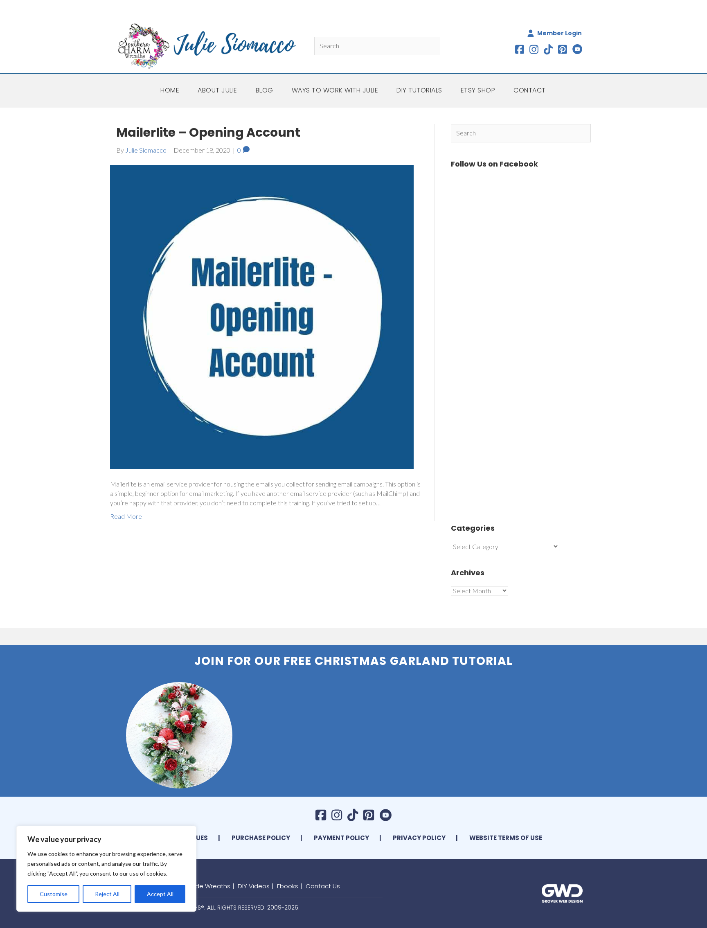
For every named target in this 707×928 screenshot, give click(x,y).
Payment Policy (341, 837)
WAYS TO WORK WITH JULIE (335, 90)
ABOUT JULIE (217, 90)
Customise (54, 893)
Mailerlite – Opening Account (208, 132)
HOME (169, 90)
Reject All (107, 893)
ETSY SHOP (478, 90)
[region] (106, 869)
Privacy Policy (419, 837)
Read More (126, 516)
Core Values (186, 837)
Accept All (160, 893)
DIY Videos (254, 886)
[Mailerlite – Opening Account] (262, 316)
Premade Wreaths (203, 886)
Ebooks (287, 886)
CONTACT (529, 90)
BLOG (264, 90)
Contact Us (323, 886)
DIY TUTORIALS (419, 90)
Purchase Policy (261, 837)
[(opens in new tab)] (562, 892)
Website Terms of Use (505, 837)
